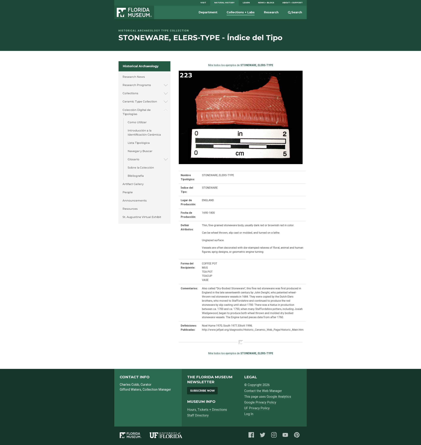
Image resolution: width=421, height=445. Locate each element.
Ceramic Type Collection (140, 101)
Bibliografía (136, 175)
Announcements (135, 200)
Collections (130, 93)
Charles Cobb (129, 385)
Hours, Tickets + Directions (207, 410)
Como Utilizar (137, 122)
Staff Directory (198, 415)
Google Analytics (279, 397)
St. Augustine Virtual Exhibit (142, 217)
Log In (248, 414)
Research (271, 12)
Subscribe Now (202, 390)
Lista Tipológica (138, 142)
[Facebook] (252, 436)
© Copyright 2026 (257, 385)
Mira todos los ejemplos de (240, 65)
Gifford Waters (130, 389)
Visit (203, 2)
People (128, 192)
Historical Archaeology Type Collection (153, 30)
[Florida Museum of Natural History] (135, 436)
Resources (130, 208)
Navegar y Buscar (140, 151)
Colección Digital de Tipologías (137, 112)
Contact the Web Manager (263, 391)
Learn (246, 2)
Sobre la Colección (141, 167)
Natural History (224, 2)
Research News (134, 76)
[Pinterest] (297, 436)
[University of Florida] (170, 436)
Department (208, 12)
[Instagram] (274, 436)
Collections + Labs (241, 12)
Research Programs (137, 85)
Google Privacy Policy (260, 402)
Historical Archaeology (141, 66)
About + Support (292, 2)
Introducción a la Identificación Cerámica (144, 132)
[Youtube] (286, 436)
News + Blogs (266, 2)
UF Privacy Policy (257, 408)
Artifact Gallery (133, 184)
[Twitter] (263, 436)
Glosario (133, 159)
